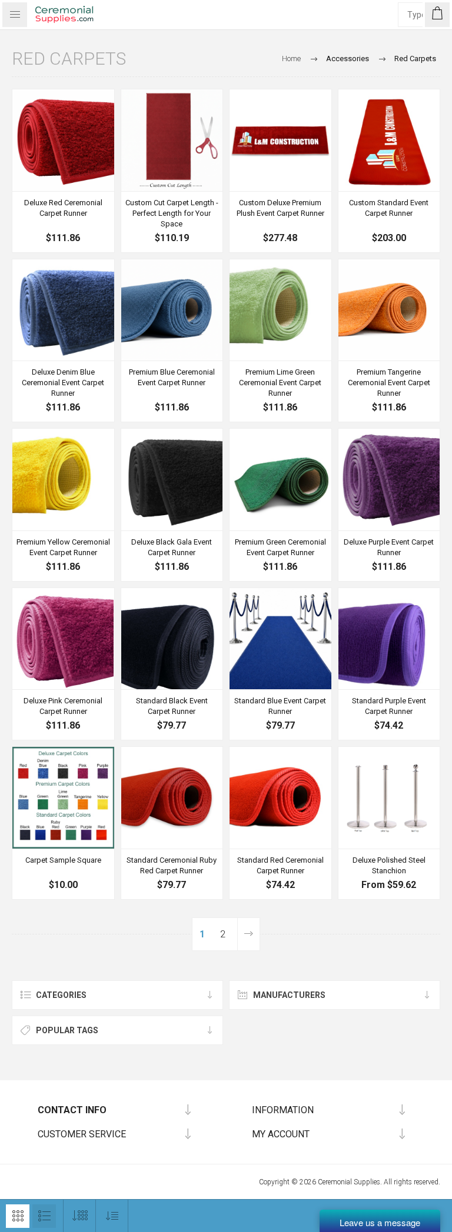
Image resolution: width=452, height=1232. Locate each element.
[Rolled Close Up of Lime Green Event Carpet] (280, 310)
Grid (17, 1216)
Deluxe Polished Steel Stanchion (389, 865)
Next (248, 934)
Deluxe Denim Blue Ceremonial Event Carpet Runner (63, 383)
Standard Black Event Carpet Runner (172, 706)
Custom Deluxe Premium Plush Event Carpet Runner (280, 208)
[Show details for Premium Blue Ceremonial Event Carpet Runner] (172, 310)
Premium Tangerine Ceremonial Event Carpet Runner (389, 383)
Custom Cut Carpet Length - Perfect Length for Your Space (171, 213)
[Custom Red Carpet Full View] (280, 140)
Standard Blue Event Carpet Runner (280, 706)
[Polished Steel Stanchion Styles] (389, 798)
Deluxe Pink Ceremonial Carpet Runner (63, 706)
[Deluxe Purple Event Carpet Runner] (389, 479)
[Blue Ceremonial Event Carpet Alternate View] (63, 310)
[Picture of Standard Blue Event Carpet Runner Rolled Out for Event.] (280, 639)
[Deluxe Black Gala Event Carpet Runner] (172, 479)
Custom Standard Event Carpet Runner (388, 208)
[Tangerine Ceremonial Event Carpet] (389, 310)
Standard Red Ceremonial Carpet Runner (280, 865)
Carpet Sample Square (63, 860)
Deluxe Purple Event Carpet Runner (389, 547)
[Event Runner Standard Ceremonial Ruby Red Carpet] (172, 798)
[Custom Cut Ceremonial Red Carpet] (172, 140)
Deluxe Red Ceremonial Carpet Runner (63, 208)
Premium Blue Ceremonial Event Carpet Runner (172, 377)
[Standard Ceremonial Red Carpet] (280, 798)
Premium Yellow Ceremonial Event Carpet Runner (63, 547)
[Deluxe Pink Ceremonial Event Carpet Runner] (63, 639)
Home (291, 58)
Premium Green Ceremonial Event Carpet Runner (280, 547)
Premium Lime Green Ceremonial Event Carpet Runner (280, 383)
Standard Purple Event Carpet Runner (389, 706)
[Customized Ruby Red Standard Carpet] (389, 140)
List (44, 1216)
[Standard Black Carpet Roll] (172, 639)
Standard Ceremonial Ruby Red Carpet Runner (172, 865)
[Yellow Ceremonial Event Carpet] (63, 479)
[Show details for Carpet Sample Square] (63, 798)
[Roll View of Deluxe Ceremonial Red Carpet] (63, 140)
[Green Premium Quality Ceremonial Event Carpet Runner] (280, 479)
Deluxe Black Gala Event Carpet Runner (171, 547)
